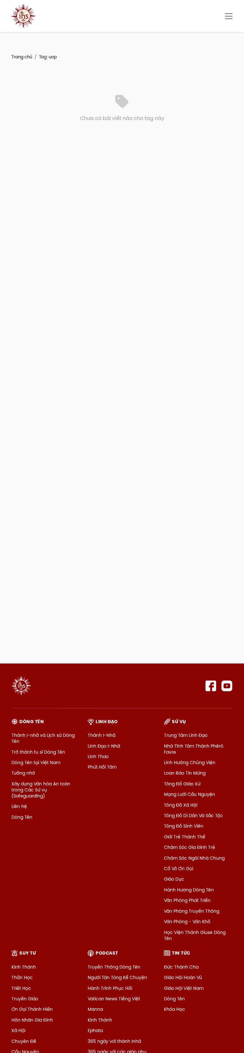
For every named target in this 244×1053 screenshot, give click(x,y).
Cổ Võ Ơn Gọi (178, 868)
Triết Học (21, 988)
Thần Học (22, 977)
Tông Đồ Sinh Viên (183, 826)
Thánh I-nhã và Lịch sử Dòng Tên (43, 738)
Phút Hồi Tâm (102, 767)
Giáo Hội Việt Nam (184, 988)
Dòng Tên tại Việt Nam (35, 762)
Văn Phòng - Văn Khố (187, 921)
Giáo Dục (174, 879)
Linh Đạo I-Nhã (104, 746)
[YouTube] (227, 685)
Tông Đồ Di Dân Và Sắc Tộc (193, 815)
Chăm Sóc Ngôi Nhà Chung (194, 858)
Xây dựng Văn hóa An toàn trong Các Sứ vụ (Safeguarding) (40, 790)
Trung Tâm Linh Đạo (185, 735)
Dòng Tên (21, 817)
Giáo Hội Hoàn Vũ (183, 977)
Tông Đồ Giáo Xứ (182, 784)
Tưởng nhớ (23, 773)
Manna (95, 1009)
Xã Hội (18, 1030)
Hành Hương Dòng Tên (189, 890)
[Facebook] (210, 685)
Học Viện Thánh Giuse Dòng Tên (195, 935)
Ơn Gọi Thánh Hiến (32, 1009)
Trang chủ (21, 57)
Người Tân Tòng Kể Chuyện (117, 977)
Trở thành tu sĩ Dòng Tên (38, 752)
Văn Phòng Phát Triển (187, 900)
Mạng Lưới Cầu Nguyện (189, 794)
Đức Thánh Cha (181, 967)
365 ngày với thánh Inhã (114, 1041)
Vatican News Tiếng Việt (114, 999)
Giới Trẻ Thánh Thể (184, 837)
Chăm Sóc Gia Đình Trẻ (189, 847)
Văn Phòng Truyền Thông (191, 911)
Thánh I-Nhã (101, 735)
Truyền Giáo (24, 999)
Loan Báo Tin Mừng (185, 773)
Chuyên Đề (23, 1041)
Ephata (95, 1030)
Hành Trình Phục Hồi (110, 988)
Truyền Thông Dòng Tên (114, 967)
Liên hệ (19, 806)
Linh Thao (98, 756)
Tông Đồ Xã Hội (180, 805)
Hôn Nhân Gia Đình (32, 1020)
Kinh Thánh (23, 967)
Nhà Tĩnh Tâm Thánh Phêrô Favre (193, 749)
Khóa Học (174, 1009)
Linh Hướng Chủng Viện (189, 762)
